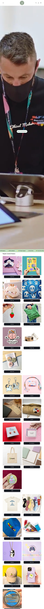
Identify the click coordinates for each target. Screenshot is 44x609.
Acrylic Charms (12, 395)
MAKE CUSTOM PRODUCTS (22, 131)
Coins (12, 490)
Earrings (12, 443)
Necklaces (12, 562)
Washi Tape (32, 562)
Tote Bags (12, 466)
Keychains (12, 324)
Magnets (12, 347)
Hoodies (31, 419)
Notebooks (32, 466)
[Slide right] (39, 315)
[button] (3, 3)
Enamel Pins (12, 276)
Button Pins (12, 371)
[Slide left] (5, 315)
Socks (32, 514)
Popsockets (32, 586)
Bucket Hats (12, 538)
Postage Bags (32, 324)
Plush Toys (12, 300)
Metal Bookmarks (12, 419)
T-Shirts (12, 514)
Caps (12, 586)
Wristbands (32, 538)
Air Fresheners (31, 443)
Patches (32, 300)
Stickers (32, 276)
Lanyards (31, 395)
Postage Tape (32, 347)
